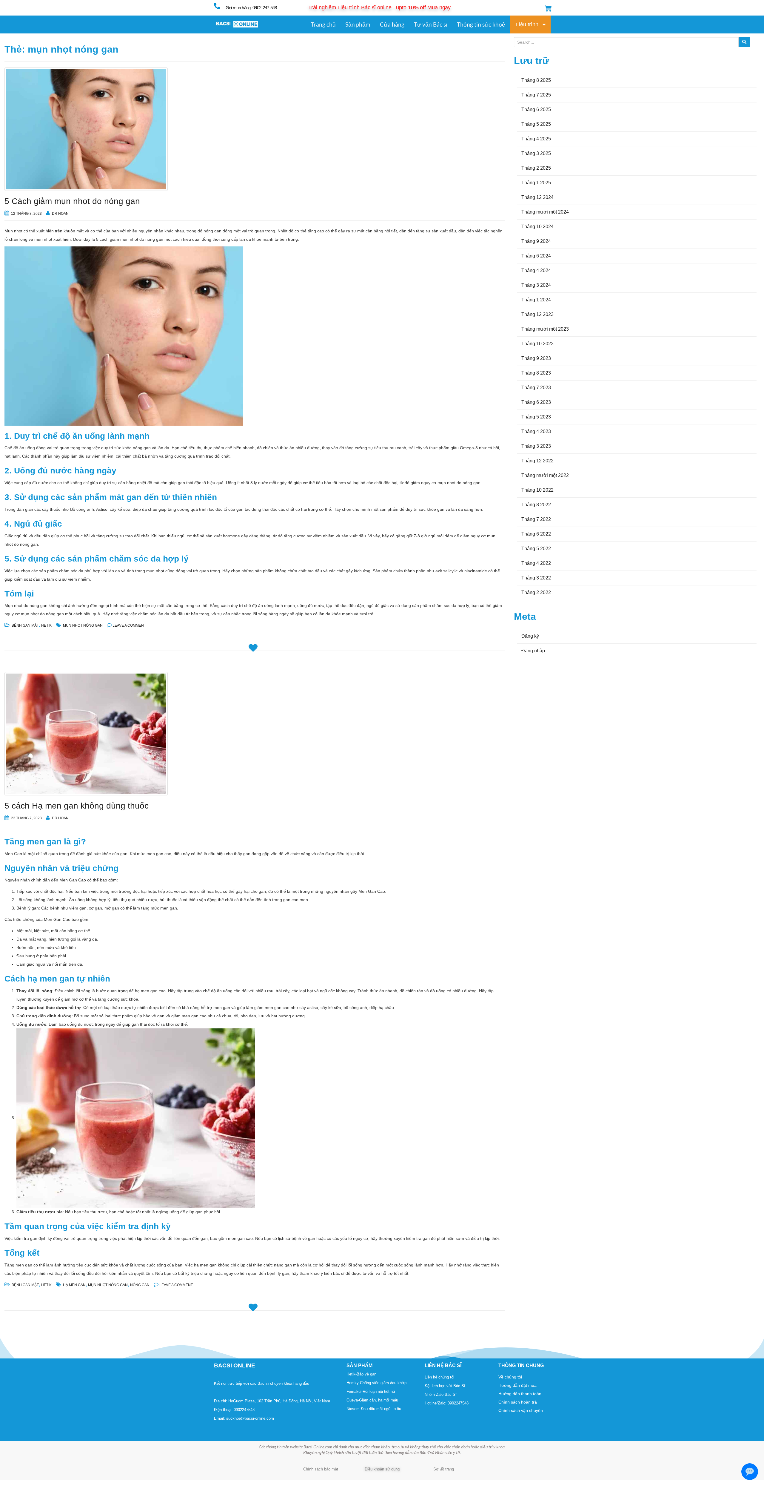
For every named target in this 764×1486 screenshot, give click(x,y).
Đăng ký (530, 636)
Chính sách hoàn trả (517, 1402)
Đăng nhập (533, 650)
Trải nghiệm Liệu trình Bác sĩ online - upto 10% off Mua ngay (379, 7)
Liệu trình (527, 24)
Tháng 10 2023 (537, 343)
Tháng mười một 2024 (545, 211)
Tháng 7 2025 (536, 94)
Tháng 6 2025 (536, 109)
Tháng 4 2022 (536, 563)
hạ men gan (74, 1285)
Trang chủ (323, 24)
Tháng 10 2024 (537, 226)
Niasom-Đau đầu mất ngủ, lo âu (373, 1409)
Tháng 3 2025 (536, 153)
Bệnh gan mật (25, 625)
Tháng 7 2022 (536, 519)
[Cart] (548, 8)
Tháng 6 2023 (536, 402)
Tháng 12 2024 (537, 197)
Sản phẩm (357, 24)
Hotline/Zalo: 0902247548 (447, 1403)
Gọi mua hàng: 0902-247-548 (251, 7)
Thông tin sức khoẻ (481, 24)
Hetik (46, 625)
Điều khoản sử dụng (382, 1469)
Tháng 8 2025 (536, 80)
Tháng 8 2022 (536, 504)
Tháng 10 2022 (537, 490)
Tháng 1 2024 (536, 299)
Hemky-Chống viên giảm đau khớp (376, 1383)
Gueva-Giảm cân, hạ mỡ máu (372, 1400)
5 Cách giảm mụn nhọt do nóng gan (72, 201)
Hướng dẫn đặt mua (517, 1385)
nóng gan (140, 1285)
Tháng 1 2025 (536, 182)
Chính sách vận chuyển (520, 1410)
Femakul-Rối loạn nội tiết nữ (370, 1391)
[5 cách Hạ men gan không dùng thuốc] (254, 733)
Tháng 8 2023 (536, 372)
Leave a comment (129, 625)
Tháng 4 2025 (536, 138)
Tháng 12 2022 (537, 460)
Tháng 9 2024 (536, 241)
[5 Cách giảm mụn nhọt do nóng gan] (254, 129)
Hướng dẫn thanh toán (519, 1393)
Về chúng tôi (510, 1377)
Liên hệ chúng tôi (439, 1377)
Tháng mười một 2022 (545, 475)
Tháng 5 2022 (536, 548)
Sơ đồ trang (443, 1469)
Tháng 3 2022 (536, 577)
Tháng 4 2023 (536, 431)
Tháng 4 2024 (536, 270)
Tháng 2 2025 (536, 168)
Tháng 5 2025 (536, 124)
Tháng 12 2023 (537, 314)
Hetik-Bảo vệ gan (361, 1374)
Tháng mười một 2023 (545, 329)
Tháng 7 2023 (536, 387)
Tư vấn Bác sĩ (430, 24)
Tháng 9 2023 (536, 358)
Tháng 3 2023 (536, 446)
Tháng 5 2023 (536, 416)
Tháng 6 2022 (536, 533)
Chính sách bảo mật (320, 1469)
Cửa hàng (392, 24)
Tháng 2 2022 (536, 592)
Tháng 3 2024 (536, 285)
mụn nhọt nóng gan (83, 625)
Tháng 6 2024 (536, 255)
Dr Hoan (60, 213)
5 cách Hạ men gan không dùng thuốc (76, 805)
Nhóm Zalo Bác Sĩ (441, 1394)
